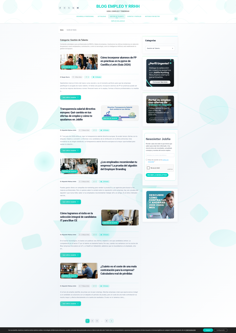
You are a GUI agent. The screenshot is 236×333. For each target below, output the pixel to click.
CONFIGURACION (190, 330)
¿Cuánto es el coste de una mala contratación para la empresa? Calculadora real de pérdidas (118, 270)
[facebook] (60, 8)
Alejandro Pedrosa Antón (69, 130)
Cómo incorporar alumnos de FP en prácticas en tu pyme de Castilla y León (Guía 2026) (118, 61)
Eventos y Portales (134, 16)
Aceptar (208, 330)
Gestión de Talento (117, 16)
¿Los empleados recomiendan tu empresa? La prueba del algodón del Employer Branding (118, 165)
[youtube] (78, 8)
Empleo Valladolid (118, 21)
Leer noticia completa (69, 97)
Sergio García (66, 77)
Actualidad (102, 16)
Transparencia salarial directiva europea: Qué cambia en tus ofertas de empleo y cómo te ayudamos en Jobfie (77, 114)
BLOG (118, 6)
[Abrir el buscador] (176, 19)
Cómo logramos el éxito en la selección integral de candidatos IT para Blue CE (78, 217)
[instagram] (64, 8)
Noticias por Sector (152, 16)
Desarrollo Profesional (85, 16)
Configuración (221, 330)
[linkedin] (73, 8)
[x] (69, 8)
